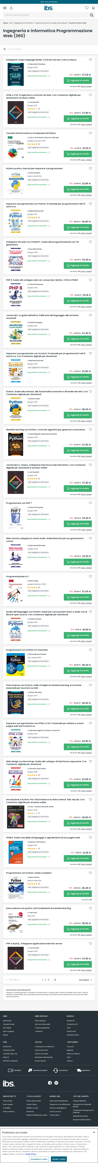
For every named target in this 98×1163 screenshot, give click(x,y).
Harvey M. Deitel (47, 807)
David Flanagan (35, 322)
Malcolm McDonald (37, 545)
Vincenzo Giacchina (37, 768)
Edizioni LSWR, (32, 176)
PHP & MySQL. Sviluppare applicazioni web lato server (34, 943)
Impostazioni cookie (39, 1159)
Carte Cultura (31, 1104)
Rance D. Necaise (52, 137)
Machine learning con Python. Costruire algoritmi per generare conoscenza (45, 429)
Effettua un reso (32, 1108)
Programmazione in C (17, 576)
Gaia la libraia (8, 1111)
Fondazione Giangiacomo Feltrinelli (83, 1111)
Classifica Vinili (73, 1035)
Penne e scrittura (73, 1054)
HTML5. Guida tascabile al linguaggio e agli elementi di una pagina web (43, 837)
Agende (70, 1050)
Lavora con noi (55, 1111)
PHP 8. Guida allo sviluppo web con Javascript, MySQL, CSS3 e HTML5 (42, 280)
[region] (49, 1145)
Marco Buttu (34, 877)
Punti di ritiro (7, 1101)
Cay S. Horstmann (36, 137)
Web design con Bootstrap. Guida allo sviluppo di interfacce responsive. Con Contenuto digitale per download (46, 763)
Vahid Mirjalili (34, 434)
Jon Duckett (34, 102)
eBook (5, 1035)
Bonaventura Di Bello (37, 654)
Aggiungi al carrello (79, 80)
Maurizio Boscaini (36, 211)
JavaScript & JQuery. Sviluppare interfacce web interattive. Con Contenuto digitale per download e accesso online (46, 466)
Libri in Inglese (8, 1031)
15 (55, 980)
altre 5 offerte (86, 676)
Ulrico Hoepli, (32, 657)
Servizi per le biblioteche (59, 1101)
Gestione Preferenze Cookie (36, 1115)
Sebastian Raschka (37, 64)
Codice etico (55, 1115)
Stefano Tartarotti (52, 730)
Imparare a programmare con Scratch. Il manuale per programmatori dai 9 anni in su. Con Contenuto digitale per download (45, 355)
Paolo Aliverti (34, 173)
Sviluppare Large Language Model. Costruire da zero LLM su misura (41, 59)
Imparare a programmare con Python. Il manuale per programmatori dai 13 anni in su (45, 205)
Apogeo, (30, 67)
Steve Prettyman (36, 284)
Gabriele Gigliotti (36, 730)
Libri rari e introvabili (42, 1024)
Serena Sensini (35, 619)
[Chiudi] (94, 1132)
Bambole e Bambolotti (43, 1057)
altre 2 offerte (86, 124)
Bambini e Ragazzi (10, 1061)
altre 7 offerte (86, 160)
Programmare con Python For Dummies (27, 650)
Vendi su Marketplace (58, 1108)
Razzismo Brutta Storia (82, 1120)
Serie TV (6, 1057)
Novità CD (71, 1021)
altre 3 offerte (86, 494)
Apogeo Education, (34, 141)
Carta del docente (33, 1101)
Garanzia (30, 1111)
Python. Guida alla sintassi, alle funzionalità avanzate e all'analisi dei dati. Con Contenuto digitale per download (47, 393)
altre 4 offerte (86, 86)
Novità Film (7, 1047)
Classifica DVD (9, 1050)
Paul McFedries (35, 249)
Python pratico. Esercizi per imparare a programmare (34, 168)
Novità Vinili (71, 1031)
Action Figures (40, 1061)
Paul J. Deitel (34, 807)
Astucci (70, 1061)
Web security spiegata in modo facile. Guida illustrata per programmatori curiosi (45, 540)
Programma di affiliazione (60, 1104)
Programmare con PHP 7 (19, 503)
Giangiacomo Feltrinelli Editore (82, 1105)
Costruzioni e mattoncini (44, 1047)
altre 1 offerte (86, 383)
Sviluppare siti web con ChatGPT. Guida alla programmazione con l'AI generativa (42, 243)
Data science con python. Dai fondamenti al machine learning (38, 908)
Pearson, (30, 810)
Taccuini (70, 1047)
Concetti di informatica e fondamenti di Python (31, 133)
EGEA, (29, 916)
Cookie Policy (30, 1154)
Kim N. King (33, 581)
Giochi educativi (41, 1050)
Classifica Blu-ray (10, 1054)
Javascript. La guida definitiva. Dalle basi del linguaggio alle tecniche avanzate (42, 317)
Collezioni (38, 1031)
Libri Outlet (7, 1028)
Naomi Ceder (34, 399)
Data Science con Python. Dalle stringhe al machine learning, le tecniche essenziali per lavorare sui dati (43, 686)
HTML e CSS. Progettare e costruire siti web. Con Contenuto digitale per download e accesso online (43, 96)
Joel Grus (33, 912)
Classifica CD (72, 1024)
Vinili (68, 1028)
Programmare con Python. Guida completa (28, 873)
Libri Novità (7, 1021)
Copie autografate (42, 1028)
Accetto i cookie (58, 1159)
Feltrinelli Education (80, 1116)
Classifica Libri (8, 1024)
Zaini (69, 1057)
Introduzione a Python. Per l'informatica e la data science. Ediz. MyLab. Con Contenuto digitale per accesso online (45, 801)
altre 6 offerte (86, 233)
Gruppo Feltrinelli (79, 1101)
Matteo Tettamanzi (37, 842)
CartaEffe (6, 1108)
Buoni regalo (8, 1104)
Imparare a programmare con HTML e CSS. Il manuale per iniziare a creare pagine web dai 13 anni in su (45, 725)
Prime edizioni (40, 1021)
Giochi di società (41, 1054)
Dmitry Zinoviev (35, 692)
